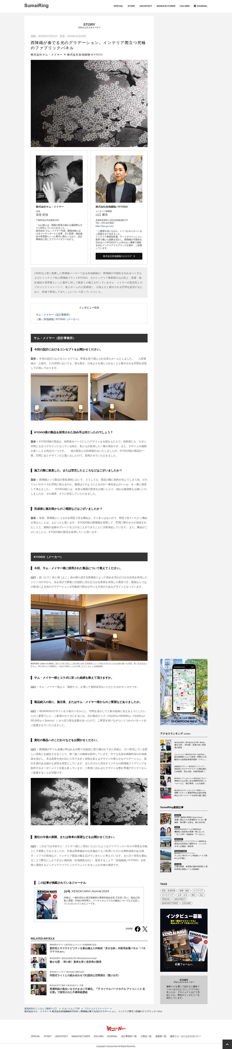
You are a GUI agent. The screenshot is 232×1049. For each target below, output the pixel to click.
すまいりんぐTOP (71, 1008)
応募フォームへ (184, 964)
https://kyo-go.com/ (104, 226)
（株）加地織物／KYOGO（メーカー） (58, 319)
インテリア (198, 891)
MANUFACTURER (166, 6)
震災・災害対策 (168, 891)
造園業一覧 (160, 1036)
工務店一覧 (146, 1036)
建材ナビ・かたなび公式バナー (185, 1036)
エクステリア (167, 895)
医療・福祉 (184, 891)
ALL (201, 895)
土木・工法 (182, 895)
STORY (131, 6)
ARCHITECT (146, 6)
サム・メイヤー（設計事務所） (53, 314)
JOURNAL (202, 6)
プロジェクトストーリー (96, 1008)
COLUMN (185, 6)
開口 (193, 895)
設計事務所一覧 (129, 1036)
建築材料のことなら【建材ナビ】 (41, 1008)
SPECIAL (118, 6)
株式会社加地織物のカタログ (117, 256)
